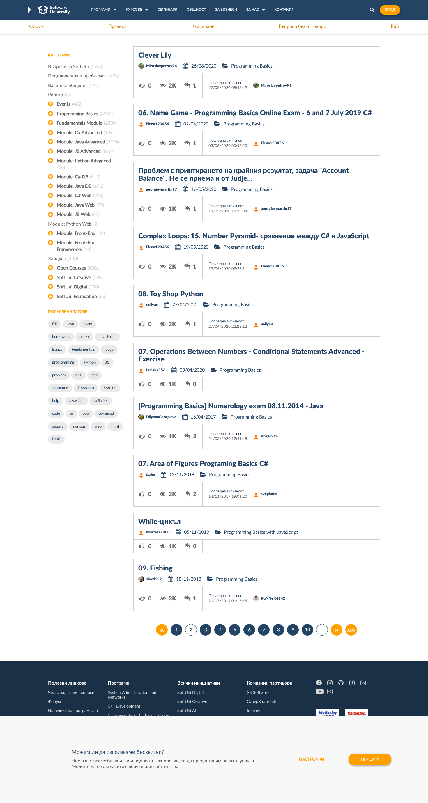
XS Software (258, 693)
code (56, 414)
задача (57, 426)
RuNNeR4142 (273, 598)
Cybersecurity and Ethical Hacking (138, 715)
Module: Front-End (81, 233)
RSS (395, 26)
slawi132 (154, 579)
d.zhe (150, 475)
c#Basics (100, 401)
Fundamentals (83, 350)
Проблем (86, 388)
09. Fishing (155, 568)
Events (69, 104)
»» (351, 630)
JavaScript (107, 337)
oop (86, 414)
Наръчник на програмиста (73, 711)
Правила (117, 26)
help (55, 401)
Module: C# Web (80, 195)
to (71, 414)
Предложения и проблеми (83, 76)
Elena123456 (157, 124)
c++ (78, 375)
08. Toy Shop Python (170, 294)
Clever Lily (154, 55)
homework (61, 337)
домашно (60, 388)
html (115, 426)
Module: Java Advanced (88, 142)
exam (88, 324)
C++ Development (124, 706)
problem (59, 375)
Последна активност (226, 83)
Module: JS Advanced (85, 151)
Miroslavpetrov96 (161, 66)
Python (90, 362)
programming (63, 362)
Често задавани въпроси (71, 693)
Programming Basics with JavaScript (261, 532)
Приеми (370, 759)
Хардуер (63, 258)
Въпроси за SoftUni (75, 66)
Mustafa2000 (158, 532)
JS (107, 362)
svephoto (269, 494)
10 (307, 629)
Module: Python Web (73, 224)
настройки (311, 759)
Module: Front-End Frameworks (76, 245)
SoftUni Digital (78, 287)
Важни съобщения (74, 85)
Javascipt (76, 401)
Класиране (202, 26)
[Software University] (54, 10)
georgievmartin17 (161, 190)
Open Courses (78, 268)
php (94, 375)
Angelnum (269, 436)
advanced (106, 414)
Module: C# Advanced (86, 132)
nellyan (152, 305)
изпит (84, 337)
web (98, 426)
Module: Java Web (80, 205)
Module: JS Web (78, 214)
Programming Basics (85, 113)
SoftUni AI (186, 711)
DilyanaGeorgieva (161, 417)
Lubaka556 (155, 370)
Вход (390, 10)
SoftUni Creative (80, 277)
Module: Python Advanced (84, 164)
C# (54, 324)
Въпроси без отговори (302, 26)
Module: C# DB (78, 177)
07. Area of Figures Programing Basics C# (203, 463)
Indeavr (253, 711)
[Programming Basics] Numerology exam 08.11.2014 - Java (230, 406)
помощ (79, 426)
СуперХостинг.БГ (263, 702)
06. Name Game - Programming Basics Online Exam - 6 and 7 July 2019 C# (255, 113)
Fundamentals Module (87, 123)
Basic (56, 439)
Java (70, 324)
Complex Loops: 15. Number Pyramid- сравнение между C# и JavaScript (253, 236)
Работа (60, 95)
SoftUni (110, 388)
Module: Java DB (80, 186)
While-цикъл (159, 521)
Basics (57, 350)
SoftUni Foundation (81, 296)
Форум (36, 26)
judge (109, 350)
